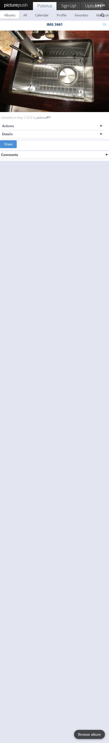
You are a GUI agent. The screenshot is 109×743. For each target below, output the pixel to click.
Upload (92, 6)
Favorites (81, 15)
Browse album (89, 734)
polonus (42, 117)
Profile (62, 15)
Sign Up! (68, 6)
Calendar (42, 15)
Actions (8, 126)
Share (8, 144)
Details (7, 134)
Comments (9, 155)
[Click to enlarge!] (54, 71)
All (25, 15)
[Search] (102, 15)
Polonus (44, 6)
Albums (9, 15)
